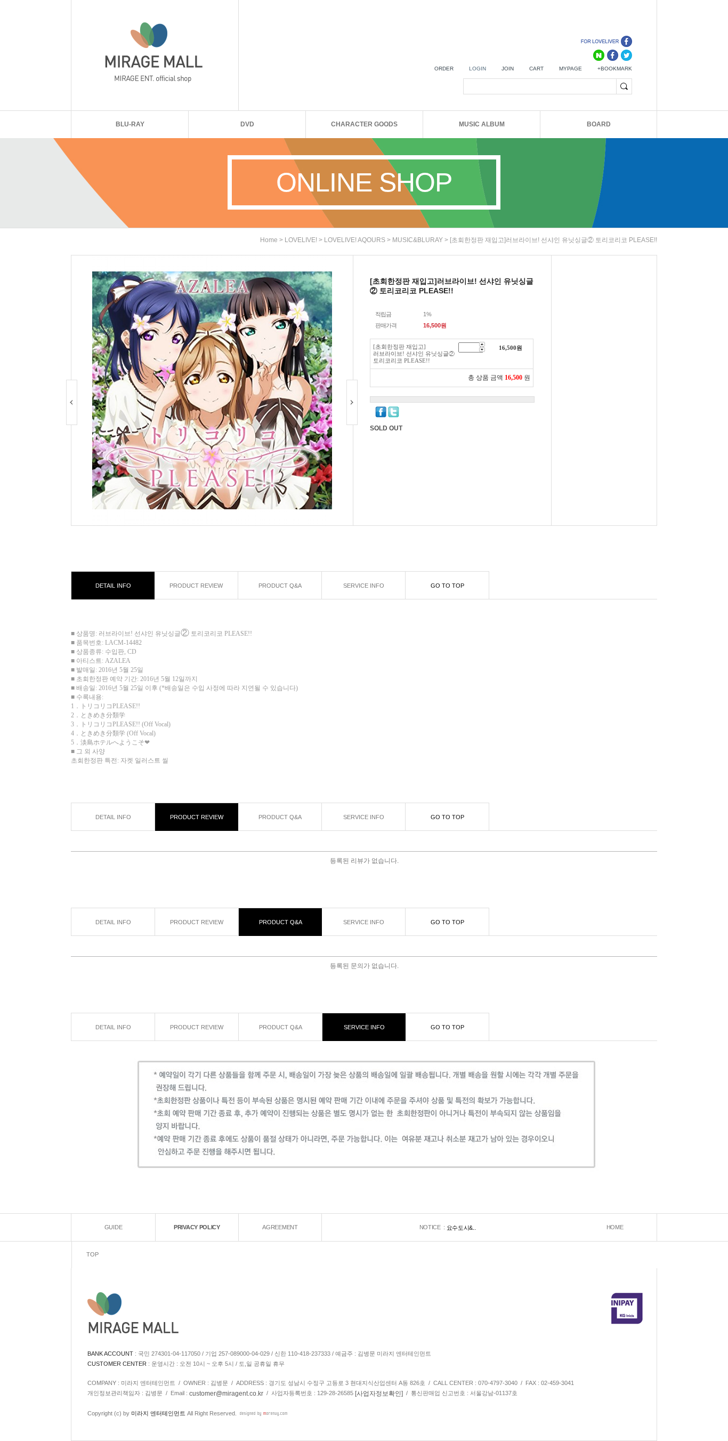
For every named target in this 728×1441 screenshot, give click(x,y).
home (269, 240)
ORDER (444, 68)
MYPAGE (570, 68)
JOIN (507, 68)
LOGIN (477, 68)
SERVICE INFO (363, 585)
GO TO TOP (447, 585)
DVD (247, 124)
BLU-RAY (130, 124)
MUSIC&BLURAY (417, 240)
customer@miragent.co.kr (226, 1393)
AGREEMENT (279, 1227)
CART (536, 68)
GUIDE (113, 1227)
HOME (615, 1227)
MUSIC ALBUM (482, 124)
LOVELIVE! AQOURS (354, 240)
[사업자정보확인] (379, 1393)
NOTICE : (433, 1227)
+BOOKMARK (614, 68)
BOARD (599, 124)
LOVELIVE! (301, 240)
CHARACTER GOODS (364, 124)
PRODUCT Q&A (280, 585)
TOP (92, 1254)
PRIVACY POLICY (197, 1227)
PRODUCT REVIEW (196, 585)
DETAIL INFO (113, 585)
